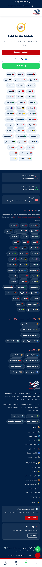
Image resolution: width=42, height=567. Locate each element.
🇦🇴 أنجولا (13, 153)
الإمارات (34, 225)
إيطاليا (34, 265)
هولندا (11, 270)
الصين (23, 281)
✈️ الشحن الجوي (34, 436)
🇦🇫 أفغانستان (10, 142)
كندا (25, 298)
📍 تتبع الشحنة (35, 488)
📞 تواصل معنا (35, 497)
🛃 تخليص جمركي (32, 372)
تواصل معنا (10, 555)
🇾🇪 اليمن (21, 85)
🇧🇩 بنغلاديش (21, 136)
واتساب (19, 66)
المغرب (24, 253)
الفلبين (34, 293)
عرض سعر (16, 564)
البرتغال (12, 265)
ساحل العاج (33, 310)
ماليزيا (23, 293)
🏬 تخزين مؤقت (16, 372)
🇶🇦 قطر (20, 74)
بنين (21, 310)
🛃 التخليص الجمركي (33, 453)
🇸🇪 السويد (20, 119)
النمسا (24, 276)
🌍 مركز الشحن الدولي (32, 476)
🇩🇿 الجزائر (33, 102)
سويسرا (34, 270)
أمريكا (35, 298)
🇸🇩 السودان (31, 97)
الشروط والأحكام (21, 555)
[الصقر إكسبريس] (36, 12)
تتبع (5, 564)
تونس (14, 248)
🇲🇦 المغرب (21, 102)
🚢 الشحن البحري (34, 432)
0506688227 (28, 179)
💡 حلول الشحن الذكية (32, 484)
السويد (22, 270)
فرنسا (12, 259)
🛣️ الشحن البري (34, 440)
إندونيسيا (8, 287)
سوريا (14, 237)
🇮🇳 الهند (10, 130)
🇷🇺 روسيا (10, 125)
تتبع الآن (33, 535)
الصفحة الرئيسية (21, 52)
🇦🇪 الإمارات (31, 74)
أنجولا (20, 304)
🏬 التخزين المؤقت (34, 457)
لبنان (35, 242)
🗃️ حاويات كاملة (32, 366)
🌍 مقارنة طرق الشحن (30, 341)
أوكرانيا (34, 281)
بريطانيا (34, 259)
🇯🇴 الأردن (8, 80)
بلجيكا (35, 276)
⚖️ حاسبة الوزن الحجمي (30, 335)
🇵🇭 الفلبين (33, 142)
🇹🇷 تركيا (21, 91)
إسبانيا (23, 265)
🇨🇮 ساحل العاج (25, 159)
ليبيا (23, 248)
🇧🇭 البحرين (33, 80)
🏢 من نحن (36, 467)
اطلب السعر (31, 517)
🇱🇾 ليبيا (20, 97)
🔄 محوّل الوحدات (13, 341)
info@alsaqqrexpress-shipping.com (20, 201)
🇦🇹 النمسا (20, 125)
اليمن (24, 237)
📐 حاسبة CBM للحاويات (30, 329)
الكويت (14, 225)
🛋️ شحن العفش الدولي (32, 445)
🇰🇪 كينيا (11, 147)
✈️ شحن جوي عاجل (16, 366)
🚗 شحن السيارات (34, 449)
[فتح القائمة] (4, 12)
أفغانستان (11, 293)
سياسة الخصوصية (34, 555)
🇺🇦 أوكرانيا (31, 130)
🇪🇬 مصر (11, 91)
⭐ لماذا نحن (35, 472)
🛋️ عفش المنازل (32, 355)
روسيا (13, 276)
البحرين (34, 231)
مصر (16, 242)
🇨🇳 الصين (20, 130)
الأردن (9, 231)
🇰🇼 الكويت (10, 74)
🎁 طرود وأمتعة (15, 361)
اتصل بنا (36, 564)
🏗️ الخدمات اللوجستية (32, 480)
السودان (34, 248)
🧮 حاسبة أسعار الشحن (30, 324)
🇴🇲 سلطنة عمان (20, 80)
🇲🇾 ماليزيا (22, 142)
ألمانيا (23, 259)
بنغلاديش (21, 287)
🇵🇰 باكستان (34, 136)
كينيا (16, 298)
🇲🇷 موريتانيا (10, 102)
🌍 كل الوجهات (21, 59)
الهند (13, 281)
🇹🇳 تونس (10, 97)
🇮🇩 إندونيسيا (8, 136)
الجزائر (35, 253)
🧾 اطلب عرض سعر (33, 493)
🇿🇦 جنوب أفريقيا (26, 153)
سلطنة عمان (21, 231)
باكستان (34, 287)
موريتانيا (12, 253)
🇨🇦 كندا (20, 147)
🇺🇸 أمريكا (30, 147)
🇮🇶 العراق (31, 85)
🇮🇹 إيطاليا (32, 114)
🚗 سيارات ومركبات (31, 361)
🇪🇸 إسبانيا (21, 114)
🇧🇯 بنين (13, 159)
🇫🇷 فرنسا (10, 108)
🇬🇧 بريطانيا (31, 108)
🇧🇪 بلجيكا (32, 125)
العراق (35, 237)
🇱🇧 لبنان (30, 91)
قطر (24, 225)
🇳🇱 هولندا (9, 119)
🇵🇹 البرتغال (10, 114)
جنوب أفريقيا (32, 304)
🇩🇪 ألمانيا (20, 108)
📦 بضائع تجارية (17, 355)
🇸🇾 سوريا (10, 85)
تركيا (26, 242)
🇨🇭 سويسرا (32, 119)
